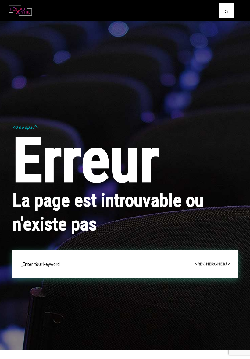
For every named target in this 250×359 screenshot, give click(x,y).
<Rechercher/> (212, 264)
